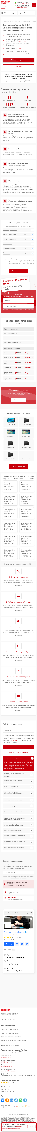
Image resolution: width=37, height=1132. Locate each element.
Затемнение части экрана (8, 372)
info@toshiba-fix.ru (7, 1066)
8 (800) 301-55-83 (7, 1062)
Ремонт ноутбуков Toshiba (9, 1029)
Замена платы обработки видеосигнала (9, 253)
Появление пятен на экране (9, 362)
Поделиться (2, 1100)
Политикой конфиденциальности (18, 878)
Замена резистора (7, 244)
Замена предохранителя (9, 248)
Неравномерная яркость (8, 378)
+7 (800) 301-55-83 (23, 2)
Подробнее (18, 585)
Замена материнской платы (10, 230)
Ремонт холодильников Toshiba (11, 1037)
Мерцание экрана (8, 353)
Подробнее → (29, 353)
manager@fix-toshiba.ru (8, 1071)
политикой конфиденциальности (26, 309)
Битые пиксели (7, 367)
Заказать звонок (18, 400)
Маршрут (10, 944)
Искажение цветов (8, 357)
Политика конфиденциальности (18, 1114)
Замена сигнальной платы (9, 239)
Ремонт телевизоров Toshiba (10, 1033)
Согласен (31, 1127)
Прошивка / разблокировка (10, 234)
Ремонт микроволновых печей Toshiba (13, 1040)
